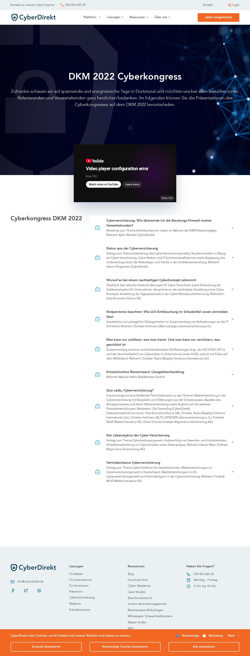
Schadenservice (79, 610)
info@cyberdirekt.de (30, 581)
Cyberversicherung (82, 597)
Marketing (216, 635)
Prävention (76, 591)
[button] (164, 227)
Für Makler (76, 574)
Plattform (90, 17)
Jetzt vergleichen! (218, 17)
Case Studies (136, 592)
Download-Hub (138, 580)
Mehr (231, 635)
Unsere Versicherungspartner (147, 604)
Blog (131, 574)
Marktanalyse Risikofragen (145, 610)
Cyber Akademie (139, 586)
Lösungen (113, 17)
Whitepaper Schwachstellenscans (150, 616)
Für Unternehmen (80, 580)
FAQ (131, 628)
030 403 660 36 (204, 574)
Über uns (161, 17)
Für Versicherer (79, 586)
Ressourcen (137, 17)
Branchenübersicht (140, 598)
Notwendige (190, 635)
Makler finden (137, 622)
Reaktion (75, 604)
